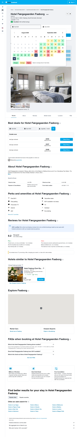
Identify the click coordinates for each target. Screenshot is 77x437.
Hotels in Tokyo (34, 411)
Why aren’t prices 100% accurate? (18, 428)
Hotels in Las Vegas (13, 405)
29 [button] (36, 55)
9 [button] (14, 48)
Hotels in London (56, 409)
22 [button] (36, 51)
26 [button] (25, 55)
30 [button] (14, 58)
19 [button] (25, 51)
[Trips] (3, 23)
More (9, 174)
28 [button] (32, 55)
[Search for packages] (3, 16)
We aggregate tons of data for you (18, 425)
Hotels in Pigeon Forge (14, 407)
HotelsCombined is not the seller (17, 422)
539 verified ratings (24, 22)
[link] (17, 283)
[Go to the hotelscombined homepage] (11, 2)
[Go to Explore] (3, 19)
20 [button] (28, 51)
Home (12, 9)
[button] (2, 2)
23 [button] (14, 55)
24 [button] (18, 55)
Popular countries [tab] (24, 397)
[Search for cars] (3, 13)
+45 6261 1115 (15, 20)
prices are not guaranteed (41, 418)
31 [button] (18, 58)
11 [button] (21, 48)
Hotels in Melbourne (57, 405)
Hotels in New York (13, 409)
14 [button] (32, 48)
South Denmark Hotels (31, 9)
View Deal (40, 279)
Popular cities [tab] (12, 397)
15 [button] (36, 48)
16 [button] (14, 51)
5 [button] (25, 44)
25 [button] (21, 55)
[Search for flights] (3, 6)
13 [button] (28, 48)
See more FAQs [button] (31, 357)
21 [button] (32, 51)
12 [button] (25, 48)
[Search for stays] (3, 10)
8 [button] (48, 44)
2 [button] (14, 44)
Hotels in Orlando (34, 407)
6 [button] (28, 44)
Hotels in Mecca (34, 405)
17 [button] (18, 51)
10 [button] (18, 48)
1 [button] (48, 41)
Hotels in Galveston (13, 411)
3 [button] (55, 41)
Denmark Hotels (18, 9)
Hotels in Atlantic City (36, 409)
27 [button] (28, 55)
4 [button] (21, 44)
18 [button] (21, 51)
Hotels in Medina (56, 407)
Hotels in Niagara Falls (58, 411)
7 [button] (32, 44)
